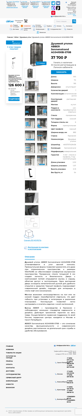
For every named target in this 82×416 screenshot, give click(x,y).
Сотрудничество (13, 374)
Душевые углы (25, 37)
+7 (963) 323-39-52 (70, 388)
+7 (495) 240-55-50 (70, 372)
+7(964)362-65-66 (10, 4)
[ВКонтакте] (58, 3)
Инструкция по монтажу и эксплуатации (38, 248)
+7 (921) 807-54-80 (70, 366)
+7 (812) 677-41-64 (70, 359)
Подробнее (14, 99)
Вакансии (10, 387)
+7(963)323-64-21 (34, 4)
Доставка (10, 371)
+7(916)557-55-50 (24, 4)
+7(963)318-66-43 (46, 4)
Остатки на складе (11, 357)
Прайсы (9, 361)
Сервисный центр (13, 378)
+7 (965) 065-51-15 (70, 382)
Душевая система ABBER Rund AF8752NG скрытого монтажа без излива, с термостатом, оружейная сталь (15, 78)
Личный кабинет (73, 2)
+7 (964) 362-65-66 (70, 362)
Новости (10, 384)
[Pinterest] (53, 13)
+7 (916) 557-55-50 (70, 376)
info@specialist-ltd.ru (59, 16)
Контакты (10, 368)
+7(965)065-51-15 (34, 3)
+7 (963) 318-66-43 (70, 391)
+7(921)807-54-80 (11, 6)
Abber (16, 37)
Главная (10, 37)
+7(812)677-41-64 (10, 3)
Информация (12, 381)
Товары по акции (13, 353)
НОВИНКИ (10, 349)
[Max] (53, 8)
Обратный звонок (12, 7)
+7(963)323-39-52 (46, 3)
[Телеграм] (53, 3)
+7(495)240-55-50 (24, 3)
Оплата (9, 364)
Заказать (61, 72)
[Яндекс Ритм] (58, 8)
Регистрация (72, 5)
